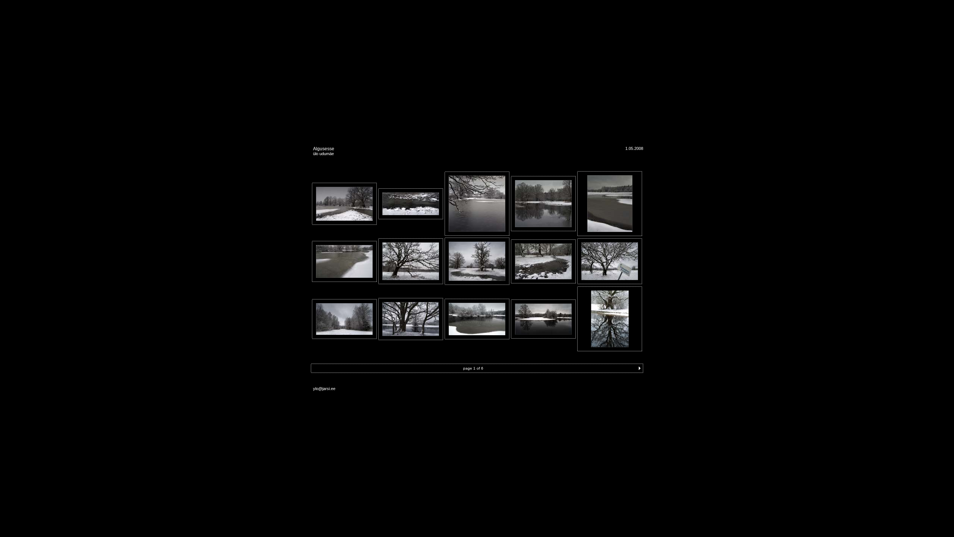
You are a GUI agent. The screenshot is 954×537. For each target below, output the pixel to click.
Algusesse (323, 148)
